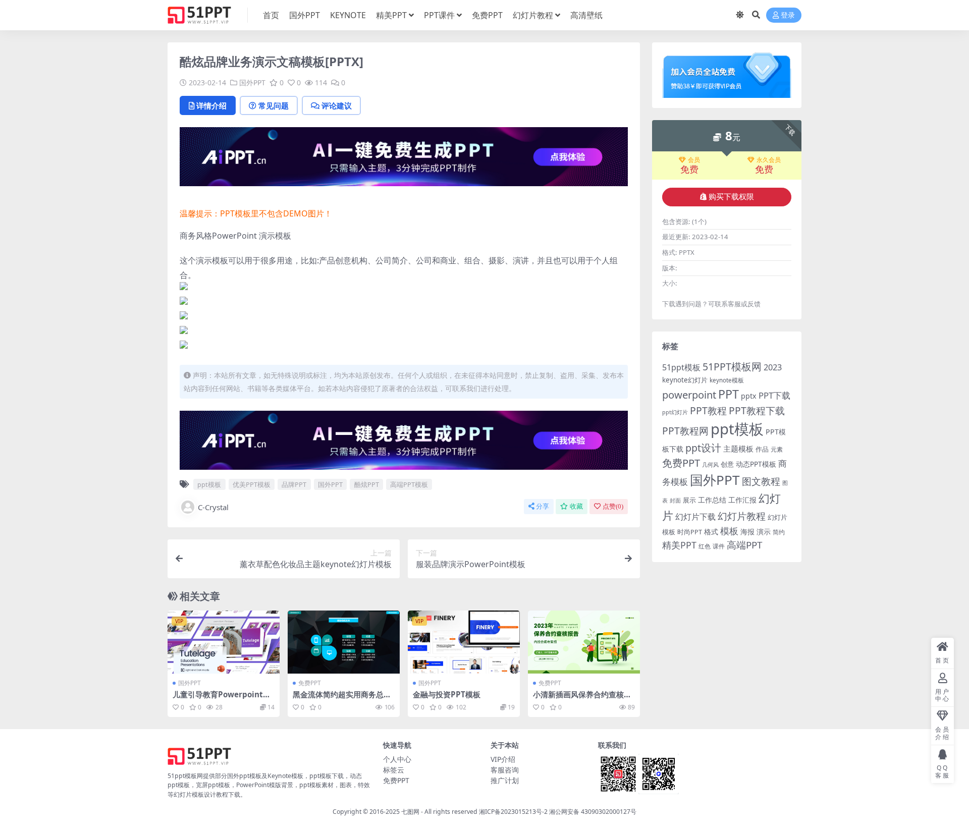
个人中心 (397, 759)
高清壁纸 (586, 15)
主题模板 (738, 449)
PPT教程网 (685, 430)
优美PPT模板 (252, 484)
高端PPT (744, 544)
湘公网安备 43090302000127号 (592, 811)
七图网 (410, 811)
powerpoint (689, 395)
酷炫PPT (366, 484)
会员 (694, 159)
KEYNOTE (348, 15)
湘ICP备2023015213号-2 (514, 811)
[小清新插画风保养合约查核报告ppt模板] (584, 642)
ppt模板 (209, 484)
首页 (271, 15)
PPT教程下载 (757, 410)
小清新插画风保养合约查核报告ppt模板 (582, 698)
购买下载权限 (731, 197)
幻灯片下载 (695, 516)
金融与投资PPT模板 (446, 694)
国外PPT (304, 15)
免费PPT (487, 15)
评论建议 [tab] (336, 105)
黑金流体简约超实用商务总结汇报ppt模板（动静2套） (342, 698)
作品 (762, 449)
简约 (779, 532)
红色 (704, 546)
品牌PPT (294, 484)
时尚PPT (689, 531)
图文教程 (761, 481)
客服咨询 (505, 770)
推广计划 (505, 780)
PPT (728, 394)
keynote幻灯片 (685, 379)
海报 (747, 531)
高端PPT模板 (409, 484)
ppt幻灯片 (675, 412)
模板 (729, 531)
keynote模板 (727, 380)
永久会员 (769, 159)
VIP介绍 (503, 759)
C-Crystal (213, 507)
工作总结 (712, 500)
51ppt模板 (681, 367)
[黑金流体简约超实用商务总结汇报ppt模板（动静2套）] (344, 642)
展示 (689, 500)
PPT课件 (439, 15)
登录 (788, 15)
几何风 (710, 464)
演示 (764, 531)
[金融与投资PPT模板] (464, 642)
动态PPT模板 (756, 464)
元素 (777, 449)
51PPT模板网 (732, 366)
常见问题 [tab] (273, 105)
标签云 (393, 770)
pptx (749, 396)
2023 (773, 367)
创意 (727, 464)
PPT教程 (708, 410)
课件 (719, 546)
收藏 (576, 506)
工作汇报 (742, 500)
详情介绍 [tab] (211, 105)
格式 (711, 531)
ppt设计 (703, 448)
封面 (675, 500)
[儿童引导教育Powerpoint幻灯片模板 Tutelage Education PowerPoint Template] (224, 642)
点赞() (613, 506)
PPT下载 (774, 395)
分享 (542, 506)
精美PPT (391, 15)
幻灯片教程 (533, 15)
